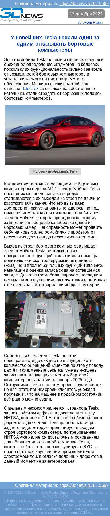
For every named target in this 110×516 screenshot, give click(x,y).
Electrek (30, 88)
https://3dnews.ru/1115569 (84, 3)
